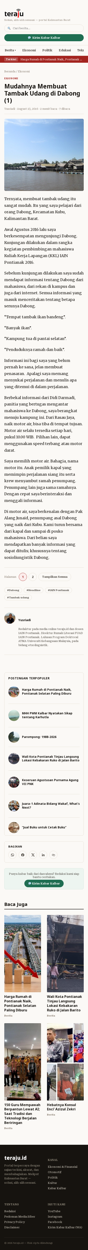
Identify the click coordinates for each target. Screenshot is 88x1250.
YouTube (54, 1211)
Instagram (55, 1216)
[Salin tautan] (53, 855)
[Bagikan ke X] (33, 855)
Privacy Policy (14, 1222)
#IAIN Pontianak (58, 590)
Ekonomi (29, 50)
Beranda (9, 71)
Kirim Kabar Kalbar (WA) (65, 1227)
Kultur (52, 1182)
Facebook (55, 1222)
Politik (47, 50)
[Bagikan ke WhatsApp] (12, 855)
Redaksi (10, 1211)
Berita (9, 50)
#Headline (33, 590)
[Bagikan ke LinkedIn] (43, 855)
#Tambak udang (18, 597)
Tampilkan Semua (54, 576)
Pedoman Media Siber (19, 1216)
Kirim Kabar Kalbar (46, 37)
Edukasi (65, 50)
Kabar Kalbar (57, 1188)
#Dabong (13, 590)
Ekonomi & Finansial (63, 1166)
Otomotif (54, 1172)
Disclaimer (12, 1227)
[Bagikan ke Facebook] (23, 855)
